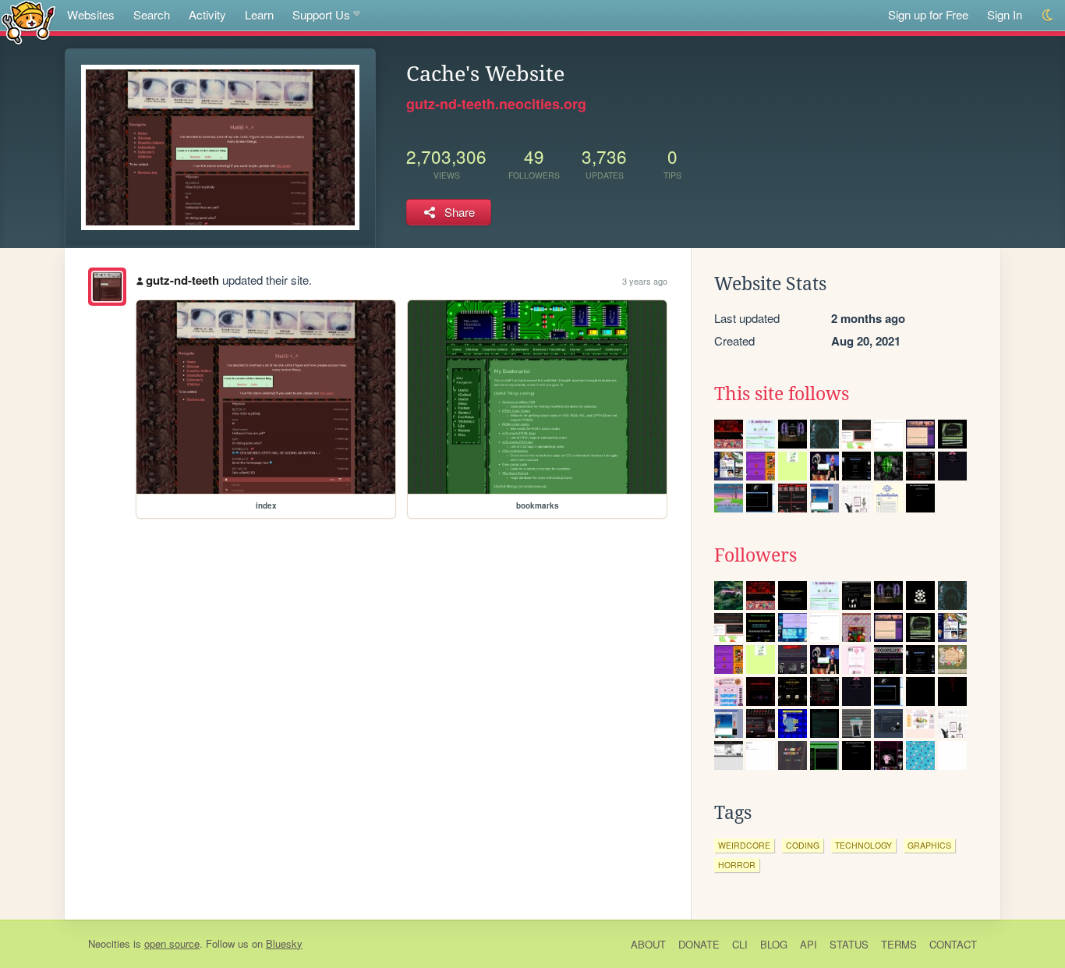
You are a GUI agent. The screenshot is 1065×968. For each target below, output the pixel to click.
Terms (899, 944)
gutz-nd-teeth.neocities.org (496, 104)
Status (849, 944)
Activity (207, 14)
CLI (740, 944)
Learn (259, 14)
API (808, 944)
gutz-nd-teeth (182, 280)
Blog (773, 944)
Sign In (1004, 14)
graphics (929, 845)
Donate (699, 944)
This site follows (781, 394)
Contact (953, 944)
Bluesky (284, 943)
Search (151, 14)
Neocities (109, 943)
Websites (91, 14)
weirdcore (744, 845)
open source (172, 943)
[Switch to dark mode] (1048, 15)
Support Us (321, 14)
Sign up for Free (928, 14)
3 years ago (644, 281)
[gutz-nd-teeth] (107, 287)
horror (736, 864)
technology (863, 845)
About (648, 944)
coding (802, 845)
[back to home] (28, 21)
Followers (755, 555)
